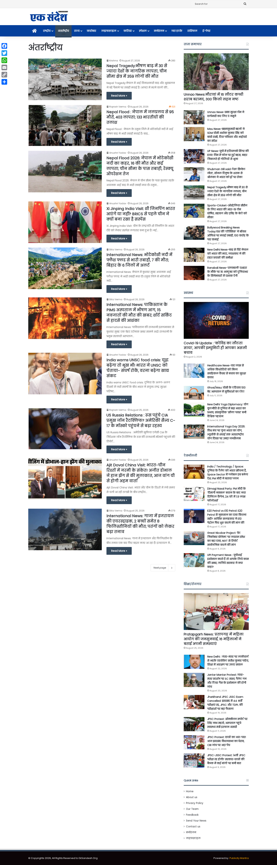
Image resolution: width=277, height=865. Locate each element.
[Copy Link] (4, 74)
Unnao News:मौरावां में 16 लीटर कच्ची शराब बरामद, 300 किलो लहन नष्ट (213, 96)
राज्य (77, 31)
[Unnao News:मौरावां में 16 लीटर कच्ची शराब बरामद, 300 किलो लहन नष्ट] (216, 71)
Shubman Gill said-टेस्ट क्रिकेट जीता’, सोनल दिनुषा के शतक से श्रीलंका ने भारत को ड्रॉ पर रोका (226, 173)
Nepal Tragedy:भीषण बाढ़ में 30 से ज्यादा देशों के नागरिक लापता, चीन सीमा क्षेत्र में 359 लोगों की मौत (136, 71)
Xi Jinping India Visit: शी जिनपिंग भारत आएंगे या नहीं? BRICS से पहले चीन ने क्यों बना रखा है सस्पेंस (140, 214)
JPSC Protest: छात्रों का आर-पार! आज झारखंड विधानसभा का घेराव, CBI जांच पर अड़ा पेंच (226, 741)
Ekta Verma (115, 249)
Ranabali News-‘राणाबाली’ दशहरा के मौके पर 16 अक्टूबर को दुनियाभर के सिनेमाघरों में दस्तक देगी (227, 272)
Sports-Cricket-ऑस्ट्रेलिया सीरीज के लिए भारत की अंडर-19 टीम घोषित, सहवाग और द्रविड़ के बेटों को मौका (227, 211)
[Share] (4, 81)
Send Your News (196, 820)
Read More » (119, 95)
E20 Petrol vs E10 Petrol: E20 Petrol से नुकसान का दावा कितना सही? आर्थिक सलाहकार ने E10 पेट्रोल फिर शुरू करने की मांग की (226, 517)
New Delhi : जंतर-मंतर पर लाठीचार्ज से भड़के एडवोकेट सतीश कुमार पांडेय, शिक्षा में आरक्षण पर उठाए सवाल (228, 660)
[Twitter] (4, 53)
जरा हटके (176, 31)
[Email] (4, 67)
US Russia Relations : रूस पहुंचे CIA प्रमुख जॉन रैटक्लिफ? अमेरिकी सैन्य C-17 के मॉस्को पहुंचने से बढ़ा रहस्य (140, 420)
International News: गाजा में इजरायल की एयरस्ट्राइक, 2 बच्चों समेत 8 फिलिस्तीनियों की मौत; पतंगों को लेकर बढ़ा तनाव (140, 523)
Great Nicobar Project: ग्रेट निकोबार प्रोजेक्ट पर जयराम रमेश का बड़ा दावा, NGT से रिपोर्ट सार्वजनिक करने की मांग (226, 539)
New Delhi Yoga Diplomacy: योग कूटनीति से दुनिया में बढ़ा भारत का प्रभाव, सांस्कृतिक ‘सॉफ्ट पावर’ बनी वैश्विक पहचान (227, 410)
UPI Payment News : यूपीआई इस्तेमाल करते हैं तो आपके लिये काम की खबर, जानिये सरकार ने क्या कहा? (228, 561)
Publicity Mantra (239, 858)
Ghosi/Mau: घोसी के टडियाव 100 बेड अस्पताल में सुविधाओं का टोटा (226, 389)
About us (191, 797)
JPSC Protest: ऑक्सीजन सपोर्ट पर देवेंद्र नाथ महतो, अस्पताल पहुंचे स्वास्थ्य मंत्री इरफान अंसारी (227, 723)
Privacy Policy (194, 803)
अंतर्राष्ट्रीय (63, 31)
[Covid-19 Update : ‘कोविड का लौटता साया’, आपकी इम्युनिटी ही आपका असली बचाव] (216, 320)
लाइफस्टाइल (108, 31)
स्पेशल (143, 31)
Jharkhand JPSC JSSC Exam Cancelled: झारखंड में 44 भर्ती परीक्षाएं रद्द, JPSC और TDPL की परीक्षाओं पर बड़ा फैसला (225, 703)
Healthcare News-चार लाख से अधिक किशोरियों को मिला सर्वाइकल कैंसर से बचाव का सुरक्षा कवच (226, 371)
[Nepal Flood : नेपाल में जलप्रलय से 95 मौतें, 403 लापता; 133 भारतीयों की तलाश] (65, 125)
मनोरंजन (159, 31)
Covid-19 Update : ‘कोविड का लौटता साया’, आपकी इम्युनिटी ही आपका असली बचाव (215, 348)
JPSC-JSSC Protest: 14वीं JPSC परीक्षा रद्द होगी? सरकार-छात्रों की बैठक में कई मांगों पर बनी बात (226, 759)
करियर (128, 31)
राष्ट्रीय (47, 31)
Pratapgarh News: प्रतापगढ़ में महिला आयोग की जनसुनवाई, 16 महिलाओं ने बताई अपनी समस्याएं (213, 639)
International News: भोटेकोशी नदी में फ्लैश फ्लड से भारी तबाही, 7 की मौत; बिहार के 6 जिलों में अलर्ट (139, 260)
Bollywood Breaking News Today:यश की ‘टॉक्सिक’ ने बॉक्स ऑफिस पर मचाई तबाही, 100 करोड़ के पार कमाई (228, 233)
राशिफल (192, 31)
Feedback (192, 815)
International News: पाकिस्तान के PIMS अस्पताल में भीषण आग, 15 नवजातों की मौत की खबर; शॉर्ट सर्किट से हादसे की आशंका (139, 312)
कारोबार (91, 31)
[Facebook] (4, 46)
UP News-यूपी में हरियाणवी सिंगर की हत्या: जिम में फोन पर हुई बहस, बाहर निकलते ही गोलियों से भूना (228, 155)
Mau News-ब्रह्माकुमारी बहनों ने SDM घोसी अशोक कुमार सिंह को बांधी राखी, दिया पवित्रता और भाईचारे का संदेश (227, 135)
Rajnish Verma (117, 106)
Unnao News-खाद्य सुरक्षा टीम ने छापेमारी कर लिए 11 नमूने (225, 114)
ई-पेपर (206, 31)
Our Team (192, 809)
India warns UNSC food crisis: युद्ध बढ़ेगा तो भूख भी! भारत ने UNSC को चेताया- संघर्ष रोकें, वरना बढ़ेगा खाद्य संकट (137, 367)
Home (190, 791)
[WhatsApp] (4, 60)
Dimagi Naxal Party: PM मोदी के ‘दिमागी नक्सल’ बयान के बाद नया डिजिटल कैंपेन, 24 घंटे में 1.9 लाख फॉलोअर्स (226, 494)
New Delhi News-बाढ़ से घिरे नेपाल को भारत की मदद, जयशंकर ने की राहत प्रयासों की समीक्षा (227, 253)
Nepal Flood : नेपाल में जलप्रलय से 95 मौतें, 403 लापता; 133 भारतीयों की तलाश (140, 117)
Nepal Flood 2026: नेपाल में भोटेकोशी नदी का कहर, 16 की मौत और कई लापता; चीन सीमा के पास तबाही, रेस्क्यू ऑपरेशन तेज (139, 165)
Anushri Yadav (117, 152)
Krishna (113, 60)
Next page (160, 567)
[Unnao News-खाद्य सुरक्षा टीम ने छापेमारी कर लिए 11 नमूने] (194, 117)
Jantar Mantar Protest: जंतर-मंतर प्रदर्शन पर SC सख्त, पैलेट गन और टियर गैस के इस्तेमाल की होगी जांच (226, 681)
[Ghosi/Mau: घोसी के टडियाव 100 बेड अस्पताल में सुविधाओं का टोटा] (194, 393)
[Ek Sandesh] (48, 16)
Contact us (193, 826)
